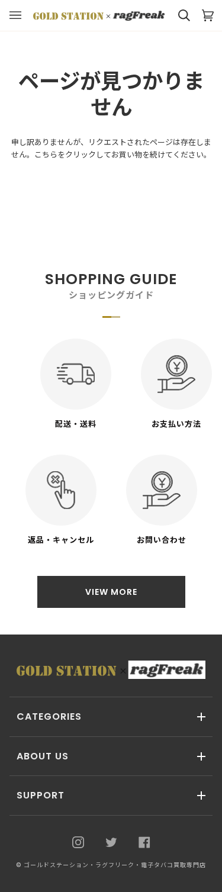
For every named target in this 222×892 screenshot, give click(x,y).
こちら (45, 154)
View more (111, 592)
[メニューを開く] (21, 15)
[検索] (178, 15)
